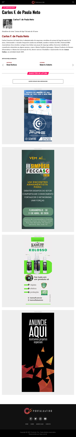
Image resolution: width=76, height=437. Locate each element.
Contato (48, 424)
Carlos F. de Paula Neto (23, 19)
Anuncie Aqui (39, 424)
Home (26, 424)
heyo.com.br (43, 434)
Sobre (32, 424)
